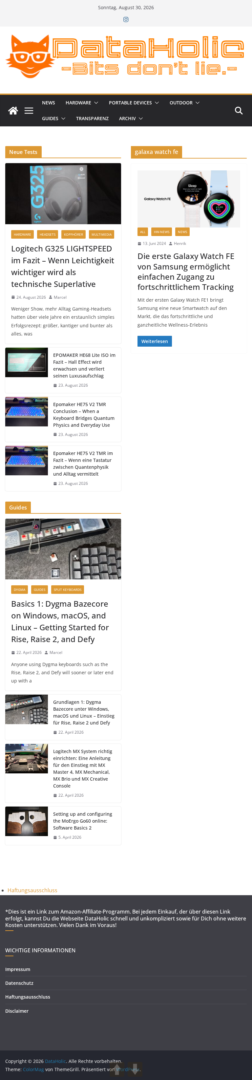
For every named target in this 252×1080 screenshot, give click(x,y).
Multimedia (102, 234)
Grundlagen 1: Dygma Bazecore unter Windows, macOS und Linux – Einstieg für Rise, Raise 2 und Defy (84, 712)
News (48, 102)
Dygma (19, 589)
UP (117, 1069)
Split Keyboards (67, 589)
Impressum (17, 969)
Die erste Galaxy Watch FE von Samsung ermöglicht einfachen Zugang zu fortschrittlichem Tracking (185, 271)
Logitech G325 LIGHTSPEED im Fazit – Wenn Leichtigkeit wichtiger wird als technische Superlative (62, 266)
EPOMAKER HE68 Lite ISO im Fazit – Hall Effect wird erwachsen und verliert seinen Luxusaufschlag (84, 365)
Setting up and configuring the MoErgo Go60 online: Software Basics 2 (82, 821)
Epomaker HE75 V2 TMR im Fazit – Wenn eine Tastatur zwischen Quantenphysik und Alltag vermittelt (83, 463)
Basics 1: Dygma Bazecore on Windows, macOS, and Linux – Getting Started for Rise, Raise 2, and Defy (60, 621)
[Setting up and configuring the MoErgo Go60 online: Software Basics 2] (26, 826)
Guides (50, 118)
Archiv (127, 118)
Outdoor (181, 102)
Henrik (180, 243)
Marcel (60, 297)
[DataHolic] (13, 111)
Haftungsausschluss (32, 890)
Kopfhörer (73, 234)
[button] (94, 102)
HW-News (161, 231)
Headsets (47, 234)
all (142, 231)
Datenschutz (19, 983)
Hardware (78, 102)
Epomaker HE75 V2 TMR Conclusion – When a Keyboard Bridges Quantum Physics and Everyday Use (84, 414)
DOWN (135, 1069)
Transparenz (92, 118)
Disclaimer (17, 1011)
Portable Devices (130, 102)
